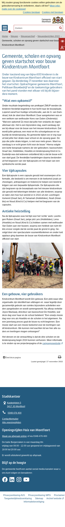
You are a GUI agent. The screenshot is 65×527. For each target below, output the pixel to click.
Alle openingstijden (11, 422)
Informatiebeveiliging (34, 501)
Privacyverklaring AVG (14, 495)
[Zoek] (60, 27)
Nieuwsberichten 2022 (49, 36)
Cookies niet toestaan (52, 12)
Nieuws (14, 36)
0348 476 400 (14, 413)
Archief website (53, 498)
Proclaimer (59, 495)
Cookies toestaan (31, 12)
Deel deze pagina (13, 358)
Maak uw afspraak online (14, 436)
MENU (5, 28)
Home (5, 36)
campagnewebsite (51, 343)
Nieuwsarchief (28, 36)
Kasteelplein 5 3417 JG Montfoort (13, 404)
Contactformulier (10, 419)
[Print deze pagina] (59, 357)
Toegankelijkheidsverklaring (18, 498)
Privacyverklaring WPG (39, 495)
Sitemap (39, 498)
